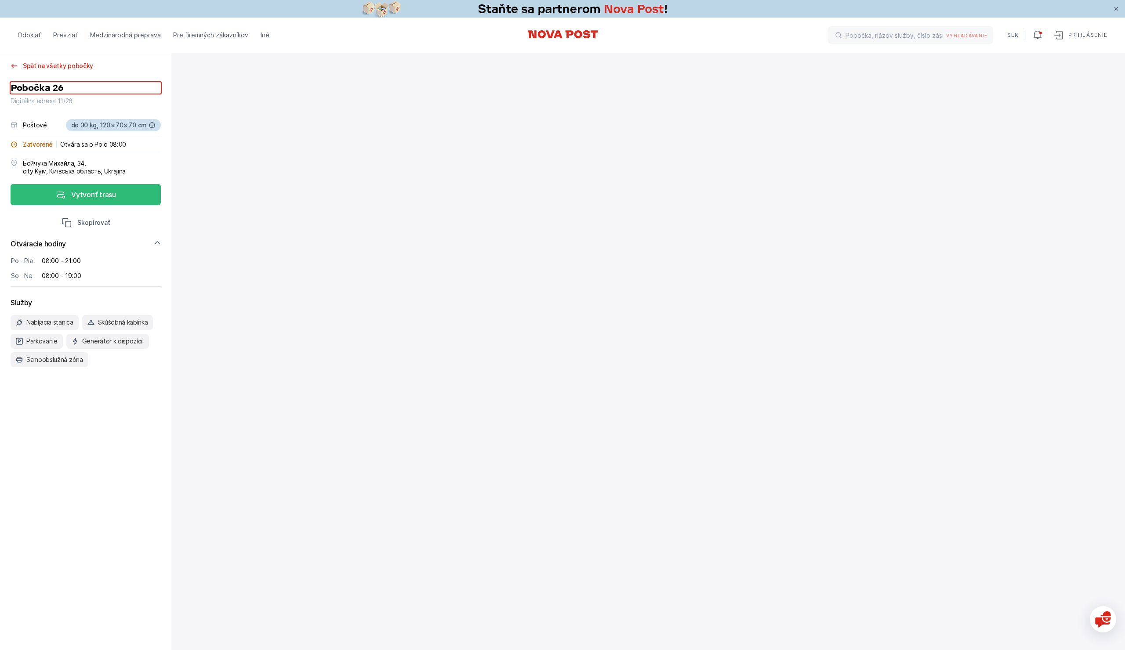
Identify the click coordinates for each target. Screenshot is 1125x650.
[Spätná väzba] (1103, 619)
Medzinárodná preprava (125, 35)
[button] (86, 223)
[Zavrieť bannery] (1116, 8)
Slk (1013, 35)
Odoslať (29, 35)
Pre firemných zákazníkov (210, 35)
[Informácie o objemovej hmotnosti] (152, 125)
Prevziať (65, 35)
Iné (265, 35)
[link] (562, 9)
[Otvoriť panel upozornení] (1037, 35)
